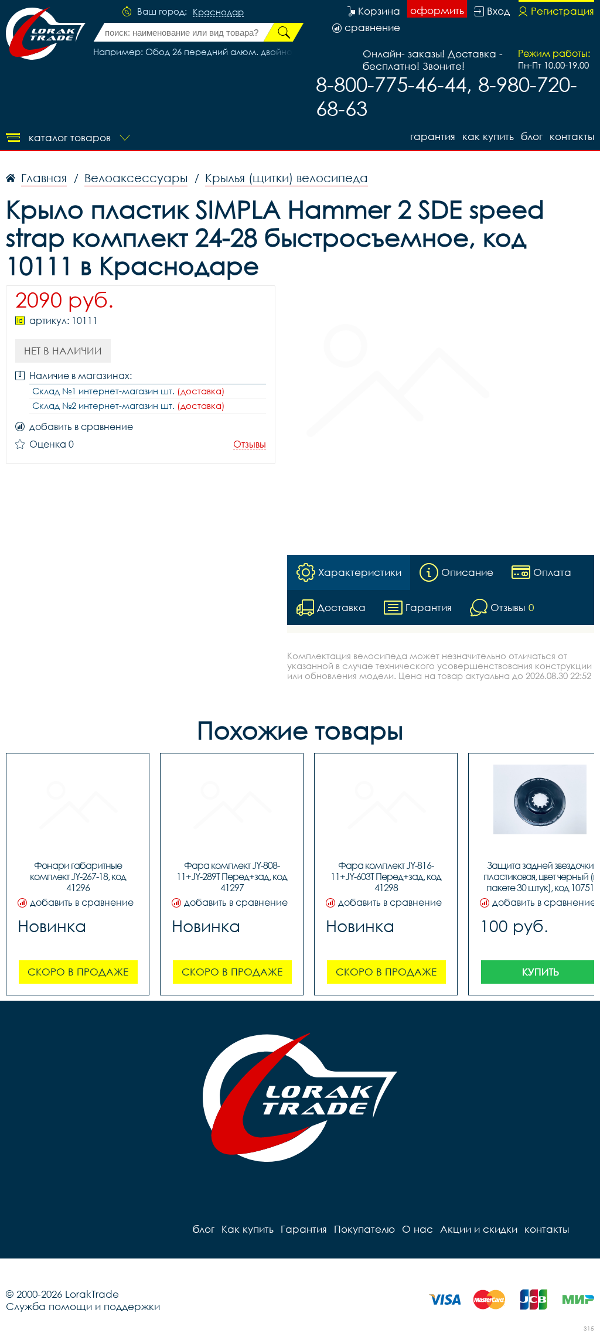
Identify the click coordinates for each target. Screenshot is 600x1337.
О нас (417, 1229)
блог (532, 136)
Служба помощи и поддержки (83, 1306)
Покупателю (364, 1229)
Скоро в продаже (78, 972)
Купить (540, 972)
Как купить (488, 136)
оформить (437, 10)
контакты (572, 136)
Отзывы (249, 444)
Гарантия (432, 136)
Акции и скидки (478, 1229)
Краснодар (218, 12)
